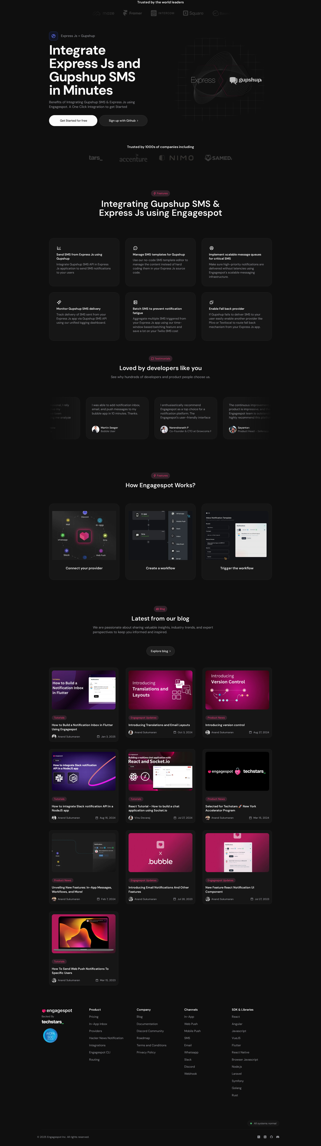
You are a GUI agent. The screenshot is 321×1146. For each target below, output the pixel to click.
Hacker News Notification (106, 1038)
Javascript (239, 1031)
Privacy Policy (146, 1052)
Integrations (97, 1045)
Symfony (238, 1081)
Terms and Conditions (151, 1045)
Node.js (237, 1067)
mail (189, 1045)
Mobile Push (192, 1031)
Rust (235, 1095)
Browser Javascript (245, 1060)
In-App (189, 1017)
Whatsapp (191, 1052)
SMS (187, 1038)
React (236, 1017)
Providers (95, 1031)
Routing (94, 1060)
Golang (236, 1088)
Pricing (93, 1017)
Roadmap (143, 1038)
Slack (188, 1060)
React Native (240, 1052)
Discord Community (150, 1031)
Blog (140, 1017)
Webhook (190, 1074)
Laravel (237, 1074)
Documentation (147, 1024)
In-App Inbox (98, 1024)
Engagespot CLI (99, 1052)
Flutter (236, 1045)
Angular (237, 1024)
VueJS (236, 1038)
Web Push (191, 1024)
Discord (189, 1067)
